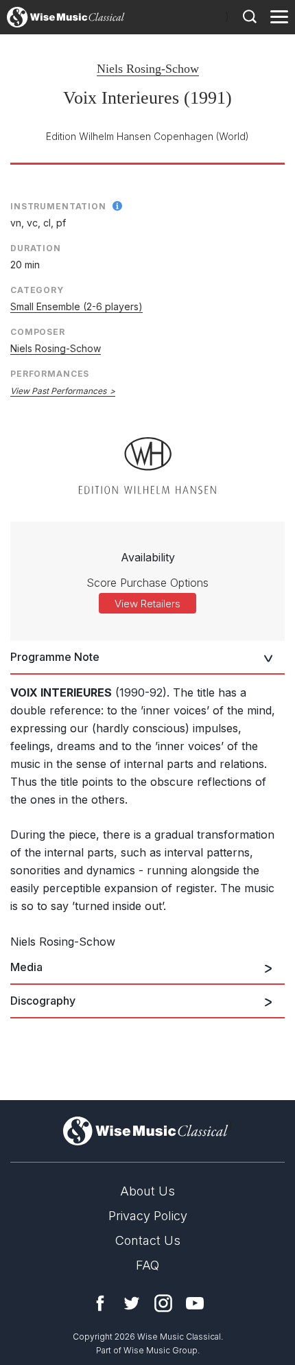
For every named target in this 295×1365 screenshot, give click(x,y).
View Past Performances (58, 391)
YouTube (195, 1303)
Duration (35, 248)
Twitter (132, 1303)
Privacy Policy (147, 1216)
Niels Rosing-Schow (148, 68)
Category (37, 290)
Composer (37, 332)
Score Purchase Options (147, 583)
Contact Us (147, 1240)
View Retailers (147, 603)
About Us (147, 1191)
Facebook (100, 1303)
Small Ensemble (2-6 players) (76, 306)
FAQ (147, 1265)
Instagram (163, 1303)
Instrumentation (58, 206)
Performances (49, 374)
